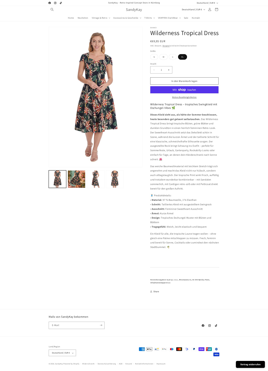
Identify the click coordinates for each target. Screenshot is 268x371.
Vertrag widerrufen (250, 364)
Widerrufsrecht (88, 364)
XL (182, 57)
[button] (52, 9)
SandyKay (59, 364)
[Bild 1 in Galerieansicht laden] (57, 179)
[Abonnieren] (101, 325)
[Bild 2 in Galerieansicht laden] (76, 179)
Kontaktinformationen (144, 364)
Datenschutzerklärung (107, 364)
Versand (166, 45)
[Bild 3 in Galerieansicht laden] (95, 179)
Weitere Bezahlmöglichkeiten (184, 97)
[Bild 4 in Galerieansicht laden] (114, 179)
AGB (120, 364)
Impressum (160, 364)
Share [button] (156, 291)
